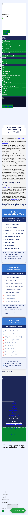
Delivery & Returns (14, 440)
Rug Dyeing (5, 49)
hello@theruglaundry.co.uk (14, 423)
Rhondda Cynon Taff (14, 410)
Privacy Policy (14, 434)
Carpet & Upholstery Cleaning (11, 45)
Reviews (4, 62)
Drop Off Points (6, 52)
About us (4, 63)
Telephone (4, 499)
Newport (14, 406)
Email (3, 497)
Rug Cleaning (6, 41)
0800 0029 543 (14, 418)
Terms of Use (14, 428)
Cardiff (14, 401)
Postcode (4, 502)
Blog (3, 65)
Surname (4, 494)
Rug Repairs (5, 43)
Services (4, 38)
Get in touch (5, 60)
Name (3, 492)
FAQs (3, 51)
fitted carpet (5, 143)
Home (4, 67)
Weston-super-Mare (14, 415)
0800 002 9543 (19, 510)
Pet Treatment (6, 47)
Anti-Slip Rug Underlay (8, 56)
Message (4, 508)
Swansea (14, 403)
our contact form (15, 199)
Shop (3, 54)
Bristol (14, 413)
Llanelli (14, 408)
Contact (4, 57)
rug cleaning (21, 138)
